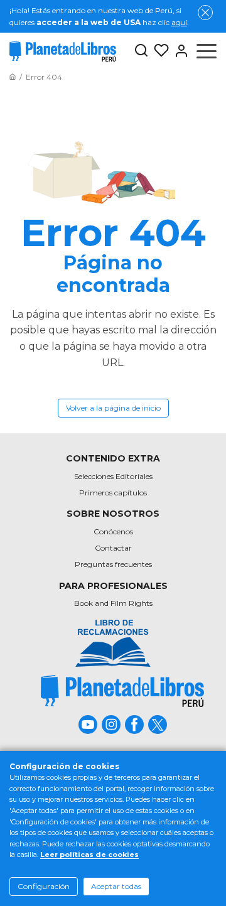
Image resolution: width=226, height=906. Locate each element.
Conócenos (113, 531)
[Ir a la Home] (12, 77)
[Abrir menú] (206, 51)
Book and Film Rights (113, 603)
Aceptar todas (116, 886)
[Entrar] (179, 50)
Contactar (113, 548)
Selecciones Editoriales (113, 476)
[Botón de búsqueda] (141, 51)
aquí (179, 22)
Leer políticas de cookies (89, 854)
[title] (122, 691)
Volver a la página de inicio (113, 408)
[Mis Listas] (159, 50)
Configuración (44, 886)
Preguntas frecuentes (113, 564)
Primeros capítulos (113, 492)
